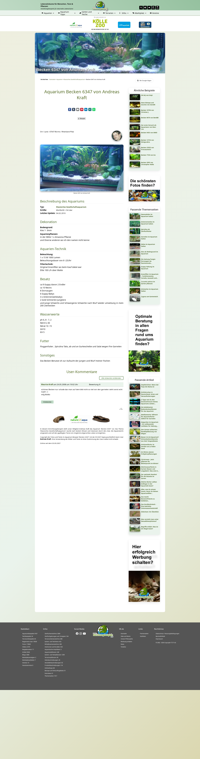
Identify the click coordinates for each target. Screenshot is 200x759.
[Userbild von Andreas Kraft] (117, 140)
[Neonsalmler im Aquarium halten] (135, 218)
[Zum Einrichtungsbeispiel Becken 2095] (135, 166)
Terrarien (109, 13)
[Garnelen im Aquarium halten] (135, 241)
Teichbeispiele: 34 (27, 636)
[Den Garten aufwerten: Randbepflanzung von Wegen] (135, 433)
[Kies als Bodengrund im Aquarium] (135, 255)
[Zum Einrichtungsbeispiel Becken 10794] (135, 114)
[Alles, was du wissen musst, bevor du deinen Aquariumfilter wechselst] (135, 493)
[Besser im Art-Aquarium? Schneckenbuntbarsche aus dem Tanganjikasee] (135, 441)
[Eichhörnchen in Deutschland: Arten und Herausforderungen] (135, 396)
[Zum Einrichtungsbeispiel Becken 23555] (135, 151)
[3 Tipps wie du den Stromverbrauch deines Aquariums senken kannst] (135, 403)
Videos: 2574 (26, 647)
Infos (124, 13)
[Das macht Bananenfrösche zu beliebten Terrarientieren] (135, 501)
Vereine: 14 (25, 663)
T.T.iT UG (173, 643)
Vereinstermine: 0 (27, 665)
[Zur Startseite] (103, 637)
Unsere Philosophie (127, 639)
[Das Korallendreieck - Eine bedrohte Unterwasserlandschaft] (135, 508)
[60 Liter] (81, 190)
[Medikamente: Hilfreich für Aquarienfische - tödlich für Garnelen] (135, 418)
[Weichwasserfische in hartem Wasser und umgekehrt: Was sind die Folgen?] (135, 471)
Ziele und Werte (125, 636)
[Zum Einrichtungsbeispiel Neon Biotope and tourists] (135, 106)
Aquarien (48, 13)
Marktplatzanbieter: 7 (29, 660)
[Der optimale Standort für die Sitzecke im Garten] (135, 478)
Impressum (159, 639)
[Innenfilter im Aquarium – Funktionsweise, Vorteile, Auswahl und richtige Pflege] (135, 278)
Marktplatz (139, 13)
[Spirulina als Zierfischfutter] (135, 233)
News (122, 644)
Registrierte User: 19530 (29, 641)
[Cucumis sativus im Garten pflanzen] (135, 285)
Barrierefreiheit (160, 636)
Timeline (123, 647)
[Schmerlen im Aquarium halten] (135, 293)
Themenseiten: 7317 (51, 676)
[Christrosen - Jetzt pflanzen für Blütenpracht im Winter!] (135, 463)
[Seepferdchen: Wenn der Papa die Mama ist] (135, 388)
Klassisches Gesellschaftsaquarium (74, 79)
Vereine (155, 13)
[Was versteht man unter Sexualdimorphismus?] (135, 523)
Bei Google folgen (145, 80)
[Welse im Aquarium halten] (135, 248)
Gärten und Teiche (87, 13)
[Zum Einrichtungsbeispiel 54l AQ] (135, 99)
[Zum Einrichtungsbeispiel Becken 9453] (135, 136)
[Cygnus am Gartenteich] (135, 300)
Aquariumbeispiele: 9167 (29, 633)
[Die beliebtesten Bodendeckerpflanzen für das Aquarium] (135, 411)
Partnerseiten (144, 633)
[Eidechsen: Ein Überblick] (135, 516)
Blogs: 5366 (25, 655)
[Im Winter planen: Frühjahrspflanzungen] (135, 456)
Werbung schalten (126, 641)
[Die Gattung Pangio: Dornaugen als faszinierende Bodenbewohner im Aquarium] (135, 263)
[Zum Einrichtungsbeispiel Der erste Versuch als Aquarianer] (135, 129)
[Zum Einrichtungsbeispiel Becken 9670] (135, 121)
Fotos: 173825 (26, 644)
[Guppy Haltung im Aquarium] (135, 270)
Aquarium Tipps (64, 13)
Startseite (52, 79)
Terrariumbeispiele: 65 (29, 639)
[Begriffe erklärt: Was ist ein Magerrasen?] (135, 530)
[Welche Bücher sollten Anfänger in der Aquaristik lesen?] (135, 486)
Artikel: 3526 (26, 652)
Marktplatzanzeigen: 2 (29, 657)
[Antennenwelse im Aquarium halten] (135, 226)
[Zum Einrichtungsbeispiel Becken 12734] (135, 144)
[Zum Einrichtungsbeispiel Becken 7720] (135, 159)
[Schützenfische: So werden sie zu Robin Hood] (135, 448)
